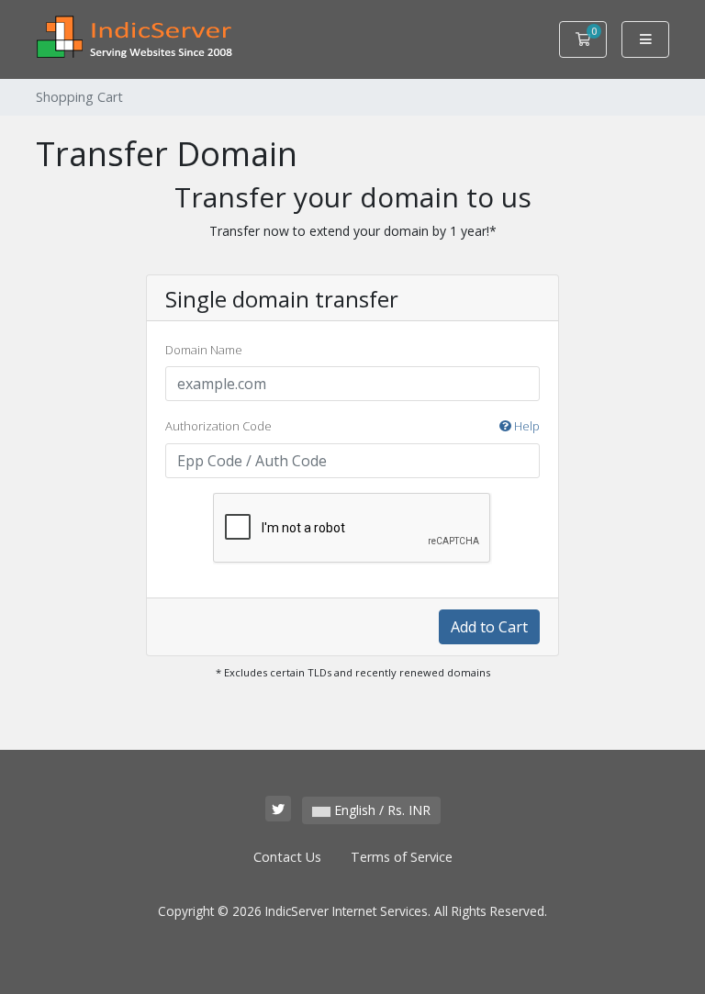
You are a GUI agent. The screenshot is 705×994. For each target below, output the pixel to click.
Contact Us (287, 857)
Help (525, 426)
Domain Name (203, 349)
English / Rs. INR (380, 810)
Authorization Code (352, 426)
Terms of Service (402, 857)
